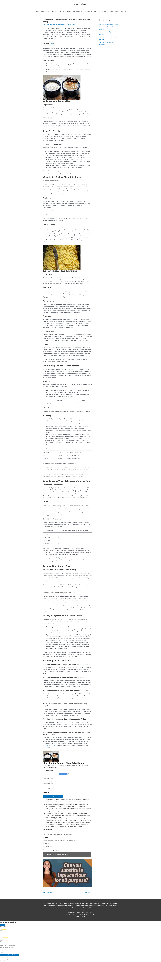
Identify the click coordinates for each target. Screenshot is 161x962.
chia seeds (69, 637)
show (52, 43)
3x (50, 790)
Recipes (54, 11)
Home (37, 11)
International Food (114, 11)
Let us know (66, 854)
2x (47, 790)
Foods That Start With (100, 11)
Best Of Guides (45, 11)
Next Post (88, 893)
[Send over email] (1, 483)
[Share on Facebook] (1, 478)
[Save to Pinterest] (1, 481)
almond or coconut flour (49, 745)
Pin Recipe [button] (80, 768)
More (122, 11)
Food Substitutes (78, 11)
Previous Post (47, 893)
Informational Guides (65, 11)
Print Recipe (56, 768)
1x (45, 790)
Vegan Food (88, 11)
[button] (44, 764)
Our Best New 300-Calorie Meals (108, 24)
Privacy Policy (80, 910)
